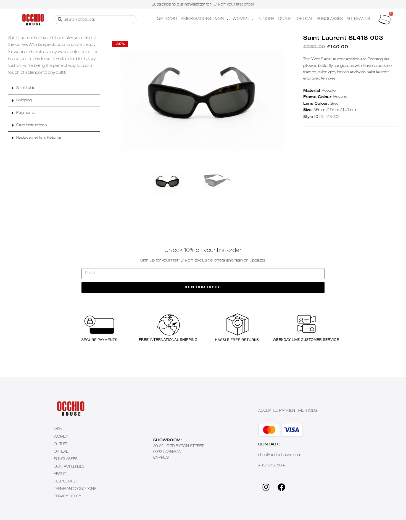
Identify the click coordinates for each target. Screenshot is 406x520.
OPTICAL (305, 19)
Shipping (23, 100)
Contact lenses (69, 467)
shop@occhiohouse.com (279, 455)
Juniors (266, 19)
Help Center (65, 482)
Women (61, 437)
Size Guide (25, 88)
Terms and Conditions (75, 489)
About (60, 474)
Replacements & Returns (38, 138)
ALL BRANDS (358, 19)
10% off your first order (233, 5)
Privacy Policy (67, 496)
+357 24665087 (272, 466)
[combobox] (95, 19)
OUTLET (285, 19)
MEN (219, 19)
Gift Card (167, 19)
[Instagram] (266, 487)
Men (58, 429)
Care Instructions (31, 125)
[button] (54, 88)
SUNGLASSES (330, 19)
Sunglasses (65, 459)
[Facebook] (281, 487)
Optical (61, 452)
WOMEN (241, 19)
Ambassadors (196, 19)
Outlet (60, 444)
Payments (25, 113)
